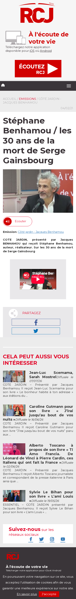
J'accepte (49, 594)
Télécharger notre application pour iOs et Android (33, 568)
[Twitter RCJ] (41, 539)
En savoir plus (27, 594)
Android (46, 51)
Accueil (9, 99)
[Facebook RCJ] (30, 539)
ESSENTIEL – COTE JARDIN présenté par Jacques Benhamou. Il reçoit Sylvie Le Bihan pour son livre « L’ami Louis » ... (38, 502)
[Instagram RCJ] (52, 539)
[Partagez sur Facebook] (36, 322)
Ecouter (20, 221)
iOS (32, 51)
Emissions (27, 99)
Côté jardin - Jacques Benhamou (41, 232)
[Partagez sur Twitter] (36, 331)
